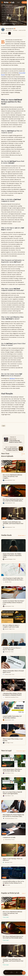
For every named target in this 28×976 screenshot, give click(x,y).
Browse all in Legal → (21, 750)
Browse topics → (22, 535)
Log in (18, 2)
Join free (25, 2)
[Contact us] (24, 973)
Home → (24, 893)
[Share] (21, 972)
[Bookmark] (17, 972)
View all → (23, 454)
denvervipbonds (10, 28)
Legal (3, 425)
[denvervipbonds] (3, 29)
